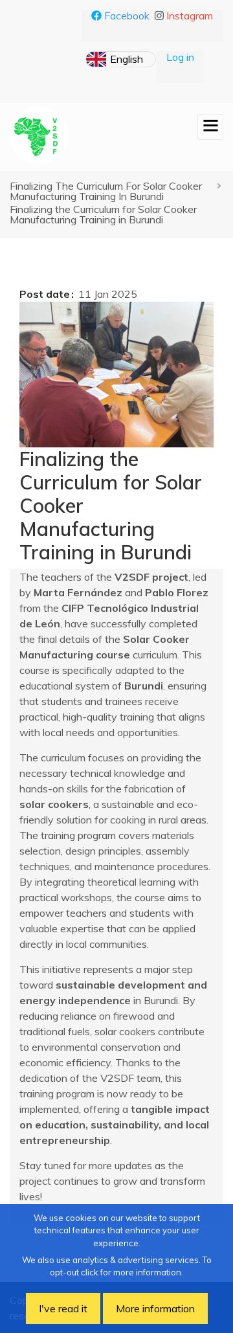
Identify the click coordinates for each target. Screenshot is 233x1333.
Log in (180, 56)
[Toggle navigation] (210, 127)
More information (155, 1308)
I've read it (63, 1308)
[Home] (39, 135)
